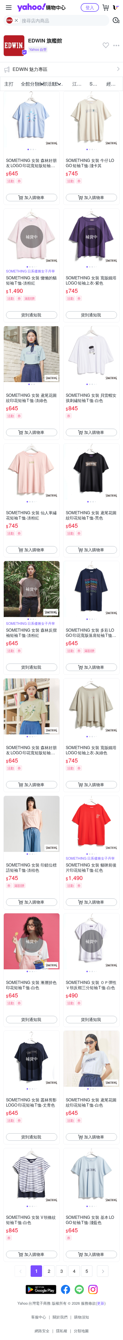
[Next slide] (55, 119)
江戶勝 (79, 83)
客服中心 (38, 1317)
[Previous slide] (7, 119)
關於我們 (60, 1317)
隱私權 (61, 1330)
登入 (90, 7)
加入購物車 (34, 197)
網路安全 (42, 1330)
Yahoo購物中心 (41, 7)
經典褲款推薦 (113, 83)
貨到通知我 (31, 315)
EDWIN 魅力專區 (30, 69)
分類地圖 (81, 1330)
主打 (8, 83)
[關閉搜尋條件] (16, 20)
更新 (100, 1303)
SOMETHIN (96, 83)
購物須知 (81, 1317)
